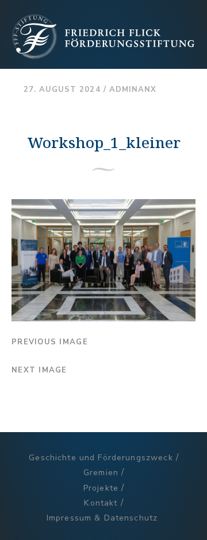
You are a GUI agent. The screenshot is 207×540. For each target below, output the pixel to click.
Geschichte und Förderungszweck (100, 457)
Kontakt (100, 503)
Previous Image (50, 342)
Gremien (100, 472)
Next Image (39, 370)
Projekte (100, 488)
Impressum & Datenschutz (102, 517)
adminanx (132, 89)
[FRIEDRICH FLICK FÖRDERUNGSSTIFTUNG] (103, 55)
